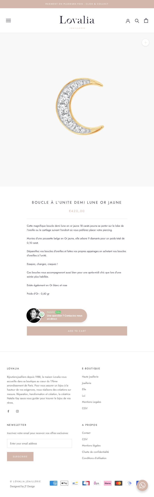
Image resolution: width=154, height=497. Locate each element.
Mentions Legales (91, 402)
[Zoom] (145, 42)
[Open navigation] (8, 20)
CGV (85, 408)
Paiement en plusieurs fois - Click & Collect (77, 3)
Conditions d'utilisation (94, 458)
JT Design (30, 486)
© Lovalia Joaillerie (25, 481)
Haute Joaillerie (90, 377)
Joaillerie (86, 383)
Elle (84, 389)
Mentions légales (91, 445)
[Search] (137, 20)
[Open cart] (146, 20)
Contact (86, 433)
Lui (83, 396)
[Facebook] (8, 411)
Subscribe (20, 456)
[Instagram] (17, 411)
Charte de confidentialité (95, 452)
